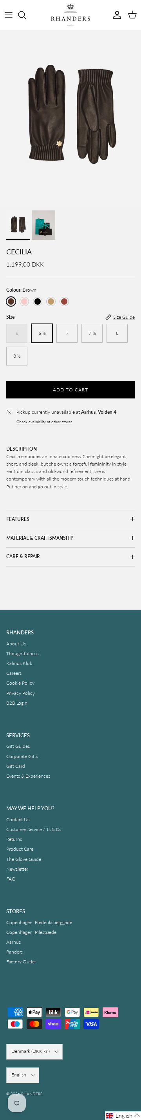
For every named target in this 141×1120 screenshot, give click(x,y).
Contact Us (17, 819)
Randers (14, 952)
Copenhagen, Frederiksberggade (39, 922)
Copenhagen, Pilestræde (31, 932)
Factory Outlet (21, 962)
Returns (14, 839)
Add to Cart (70, 390)
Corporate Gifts (22, 756)
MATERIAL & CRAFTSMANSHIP (39, 538)
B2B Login (16, 703)
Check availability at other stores (44, 422)
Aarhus (13, 942)
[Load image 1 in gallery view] (70, 118)
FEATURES (17, 519)
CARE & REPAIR (23, 556)
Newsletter (17, 869)
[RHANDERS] (70, 15)
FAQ (11, 879)
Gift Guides (18, 746)
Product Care (19, 849)
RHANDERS (31, 1093)
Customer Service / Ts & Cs (33, 829)
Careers (14, 673)
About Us (16, 644)
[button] (123, 1115)
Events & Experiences (28, 776)
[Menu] (8, 15)
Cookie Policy (20, 683)
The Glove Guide (23, 859)
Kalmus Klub (19, 663)
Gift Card (15, 766)
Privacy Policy (20, 693)
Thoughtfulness (22, 653)
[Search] (25, 15)
